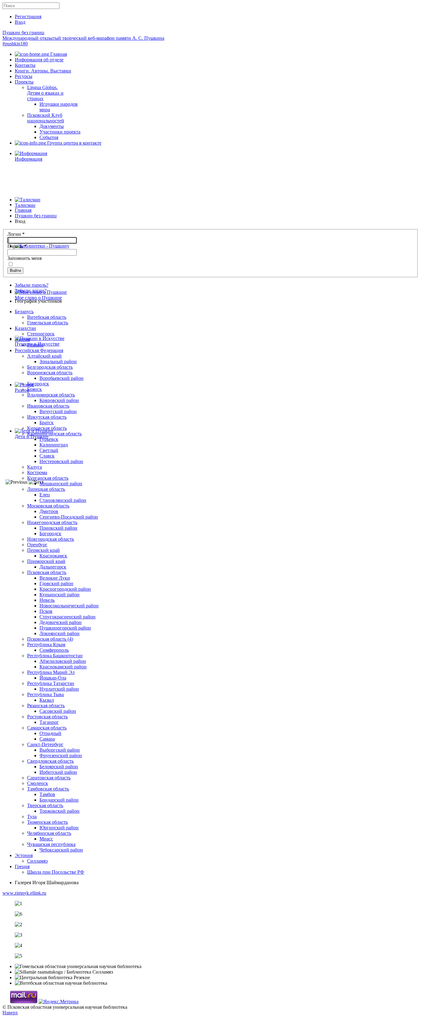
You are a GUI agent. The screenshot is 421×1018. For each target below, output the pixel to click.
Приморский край (46, 561)
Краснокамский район (63, 666)
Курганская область (47, 478)
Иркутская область (47, 417)
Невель (47, 600)
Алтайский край (44, 356)
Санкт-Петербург (45, 744)
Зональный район (58, 361)
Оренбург (37, 544)
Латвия (22, 339)
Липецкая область (46, 489)
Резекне (35, 344)
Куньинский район (59, 594)
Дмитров (48, 511)
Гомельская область (47, 322)
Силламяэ (37, 861)
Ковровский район (59, 400)
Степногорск (41, 333)
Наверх (10, 1012)
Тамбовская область (48, 788)
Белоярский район (58, 766)
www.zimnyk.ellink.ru (24, 893)
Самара (47, 738)
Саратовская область (49, 777)
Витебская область (46, 317)
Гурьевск (48, 439)
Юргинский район (59, 827)
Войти (15, 270)
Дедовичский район (60, 622)
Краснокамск (53, 555)
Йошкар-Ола (52, 677)
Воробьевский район (61, 378)
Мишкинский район (60, 483)
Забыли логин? (31, 290)
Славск (47, 455)
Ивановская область (48, 405)
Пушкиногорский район (65, 627)
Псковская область (46, 572)
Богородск (38, 383)
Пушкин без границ (83, 38)
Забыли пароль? (31, 285)
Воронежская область (49, 372)
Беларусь (24, 311)
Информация (28, 159)
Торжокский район (59, 811)
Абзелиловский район (62, 661)
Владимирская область (51, 394)
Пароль (17, 246)
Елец (44, 494)
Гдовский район (56, 583)
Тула (32, 816)
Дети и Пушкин (31, 436)
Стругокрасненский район (67, 616)
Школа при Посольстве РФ (55, 872)
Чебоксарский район (61, 849)
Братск (46, 422)
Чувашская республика (51, 844)
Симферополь (54, 650)
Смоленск (37, 783)
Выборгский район (59, 750)
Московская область (48, 505)
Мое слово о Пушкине (38, 297)
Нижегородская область (52, 522)
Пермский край (43, 550)
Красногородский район (65, 589)
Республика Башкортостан (55, 655)
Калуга (34, 467)
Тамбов (47, 794)
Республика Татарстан (50, 683)
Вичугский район (58, 411)
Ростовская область (47, 716)
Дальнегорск (52, 566)
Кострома (37, 472)
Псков (45, 611)
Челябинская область (49, 833)
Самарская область (47, 727)
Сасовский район (57, 711)
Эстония (24, 855)
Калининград (53, 444)
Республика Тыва (45, 694)
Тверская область (45, 805)
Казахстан (25, 328)
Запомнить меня (24, 258)
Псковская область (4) (50, 639)
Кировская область (47, 428)
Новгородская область (50, 539)
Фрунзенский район (60, 755)
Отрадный (50, 733)
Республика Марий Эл (51, 672)
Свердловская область (50, 761)
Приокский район (58, 528)
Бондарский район (59, 799)
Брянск (34, 389)
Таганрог (49, 722)
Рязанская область (46, 705)
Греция (22, 866)
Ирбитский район (58, 772)
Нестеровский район (61, 461)
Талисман (25, 205)
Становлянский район (62, 500)
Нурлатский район (59, 689)
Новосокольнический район (69, 605)
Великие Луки (54, 578)
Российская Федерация (39, 350)
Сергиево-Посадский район (68, 516)
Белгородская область (50, 367)
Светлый (48, 450)
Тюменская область (47, 822)
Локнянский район (59, 633)
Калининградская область (54, 433)
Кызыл (46, 700)
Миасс (46, 838)
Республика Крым (46, 644)
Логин (16, 234)
